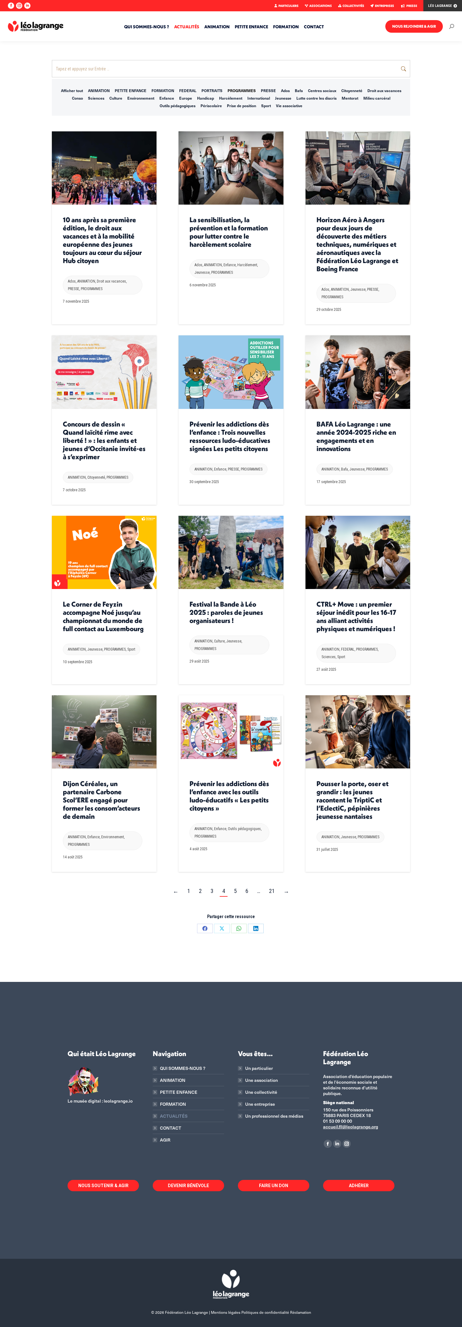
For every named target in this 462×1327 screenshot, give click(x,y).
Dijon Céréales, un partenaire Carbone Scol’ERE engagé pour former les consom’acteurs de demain (101, 800)
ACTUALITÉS (174, 1116)
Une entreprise (260, 1104)
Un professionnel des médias (274, 1116)
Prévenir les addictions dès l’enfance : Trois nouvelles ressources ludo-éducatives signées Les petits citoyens (230, 436)
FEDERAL (187, 90)
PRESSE (411, 6)
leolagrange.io (118, 1101)
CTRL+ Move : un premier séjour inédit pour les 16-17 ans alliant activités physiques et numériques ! (356, 616)
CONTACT (170, 1128)
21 (272, 891)
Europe (185, 98)
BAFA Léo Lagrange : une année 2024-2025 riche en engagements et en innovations (356, 436)
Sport (266, 105)
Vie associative (289, 105)
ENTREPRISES (384, 6)
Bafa (299, 90)
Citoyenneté (351, 90)
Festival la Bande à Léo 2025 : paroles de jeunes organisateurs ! (226, 612)
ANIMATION (99, 90)
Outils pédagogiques (177, 105)
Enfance (166, 98)
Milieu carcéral (376, 98)
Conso (77, 98)
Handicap (205, 98)
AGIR (165, 1140)
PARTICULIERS (288, 6)
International (258, 98)
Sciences (96, 98)
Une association (261, 1080)
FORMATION (162, 90)
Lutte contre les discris (316, 98)
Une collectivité (261, 1092)
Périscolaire (211, 105)
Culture (115, 98)
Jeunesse (283, 98)
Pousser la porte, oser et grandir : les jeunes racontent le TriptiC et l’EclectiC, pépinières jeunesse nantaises (352, 800)
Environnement (140, 98)
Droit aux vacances (384, 90)
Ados (285, 90)
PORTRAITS (212, 90)
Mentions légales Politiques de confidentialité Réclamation (261, 1312)
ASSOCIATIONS (320, 6)
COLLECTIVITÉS (353, 6)
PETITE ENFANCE (130, 90)
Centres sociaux (322, 90)
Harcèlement (230, 98)
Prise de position (241, 105)
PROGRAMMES (242, 90)
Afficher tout (72, 90)
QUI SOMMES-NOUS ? (182, 1068)
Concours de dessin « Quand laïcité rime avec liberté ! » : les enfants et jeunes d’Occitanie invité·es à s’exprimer (104, 440)
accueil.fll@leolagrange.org (350, 1127)
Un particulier (259, 1068)
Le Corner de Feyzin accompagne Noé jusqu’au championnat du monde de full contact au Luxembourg (103, 616)
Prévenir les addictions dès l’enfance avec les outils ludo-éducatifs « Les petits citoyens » (229, 795)
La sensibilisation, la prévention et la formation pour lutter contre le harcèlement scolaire (229, 232)
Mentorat (350, 98)
